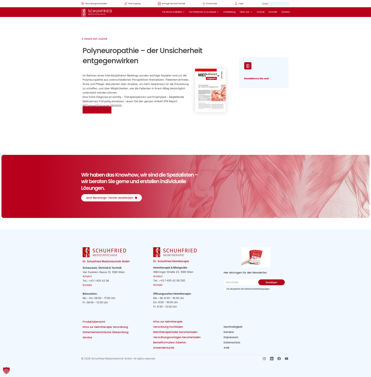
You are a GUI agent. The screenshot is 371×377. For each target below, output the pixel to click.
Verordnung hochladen (168, 327)
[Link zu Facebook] (279, 358)
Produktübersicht (94, 321)
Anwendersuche (163, 347)
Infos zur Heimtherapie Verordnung (105, 327)
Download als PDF (97, 109)
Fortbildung (229, 11)
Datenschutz (232, 342)
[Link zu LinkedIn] (272, 358)
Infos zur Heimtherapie (167, 321)
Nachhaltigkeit (233, 327)
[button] (6, 370)
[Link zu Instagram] (265, 358)
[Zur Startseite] (96, 13)
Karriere (286, 11)
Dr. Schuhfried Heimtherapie (171, 261)
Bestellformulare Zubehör (169, 342)
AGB (226, 347)
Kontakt (273, 11)
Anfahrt (87, 276)
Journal (260, 11)
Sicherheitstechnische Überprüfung (105, 332)
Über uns (244, 11)
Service (87, 337)
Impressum (231, 337)
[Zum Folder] (256, 257)
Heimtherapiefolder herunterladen (175, 332)
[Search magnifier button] (287, 3)
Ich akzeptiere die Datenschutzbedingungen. (248, 289)
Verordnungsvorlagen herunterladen (177, 337)
